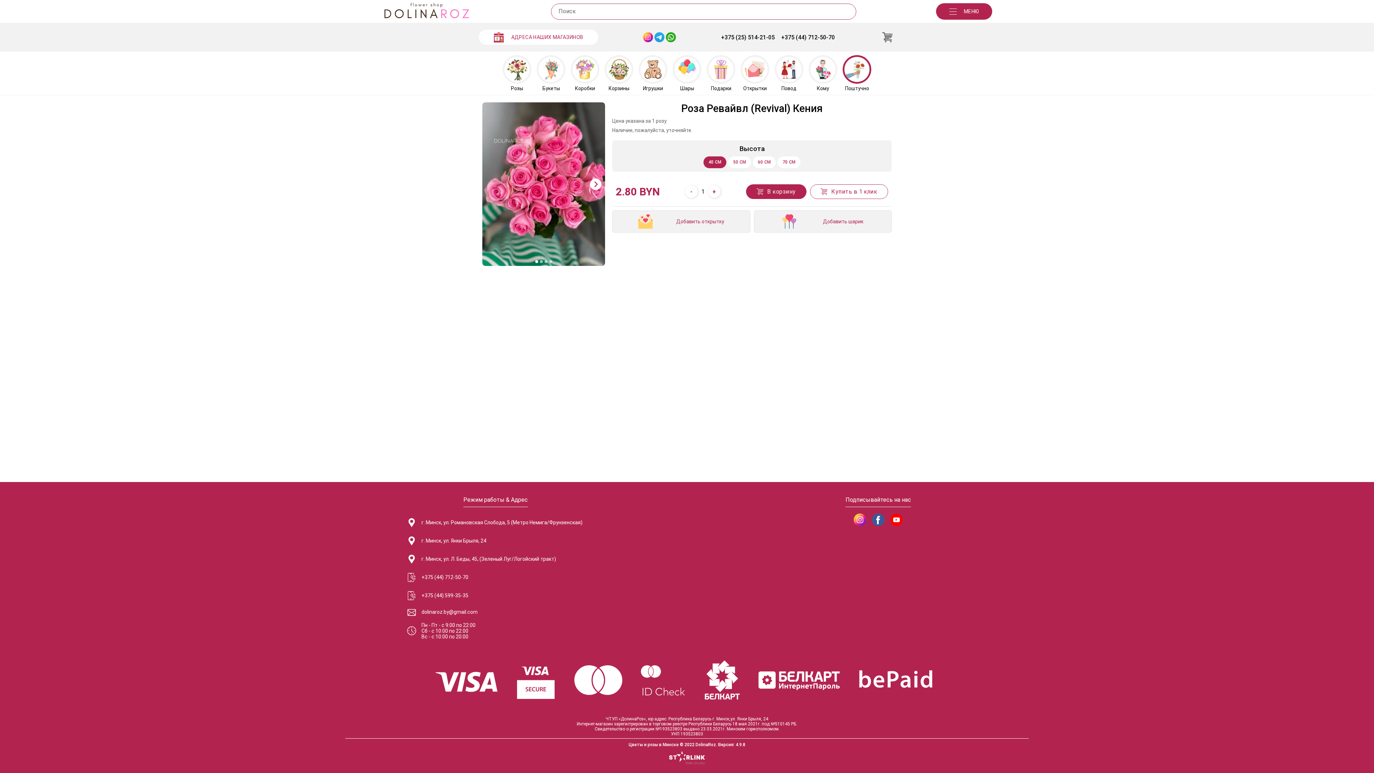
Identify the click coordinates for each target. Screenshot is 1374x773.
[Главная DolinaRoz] (426, 11)
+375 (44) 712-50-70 (808, 37)
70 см (789, 162)
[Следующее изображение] (595, 184)
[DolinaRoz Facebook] (878, 520)
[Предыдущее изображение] (491, 184)
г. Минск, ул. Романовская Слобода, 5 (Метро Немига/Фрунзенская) (502, 522)
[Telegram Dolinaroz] (659, 37)
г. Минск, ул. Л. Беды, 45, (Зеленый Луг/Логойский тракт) (489, 559)
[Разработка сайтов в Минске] (687, 758)
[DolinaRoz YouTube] (896, 520)
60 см (764, 162)
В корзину (781, 191)
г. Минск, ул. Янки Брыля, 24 (454, 541)
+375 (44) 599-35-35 (445, 595)
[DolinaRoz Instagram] (860, 520)
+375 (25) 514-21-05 (748, 37)
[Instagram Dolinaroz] (648, 37)
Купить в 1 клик (854, 191)
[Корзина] (887, 37)
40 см (715, 162)
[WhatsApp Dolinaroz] (671, 37)
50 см (739, 162)
